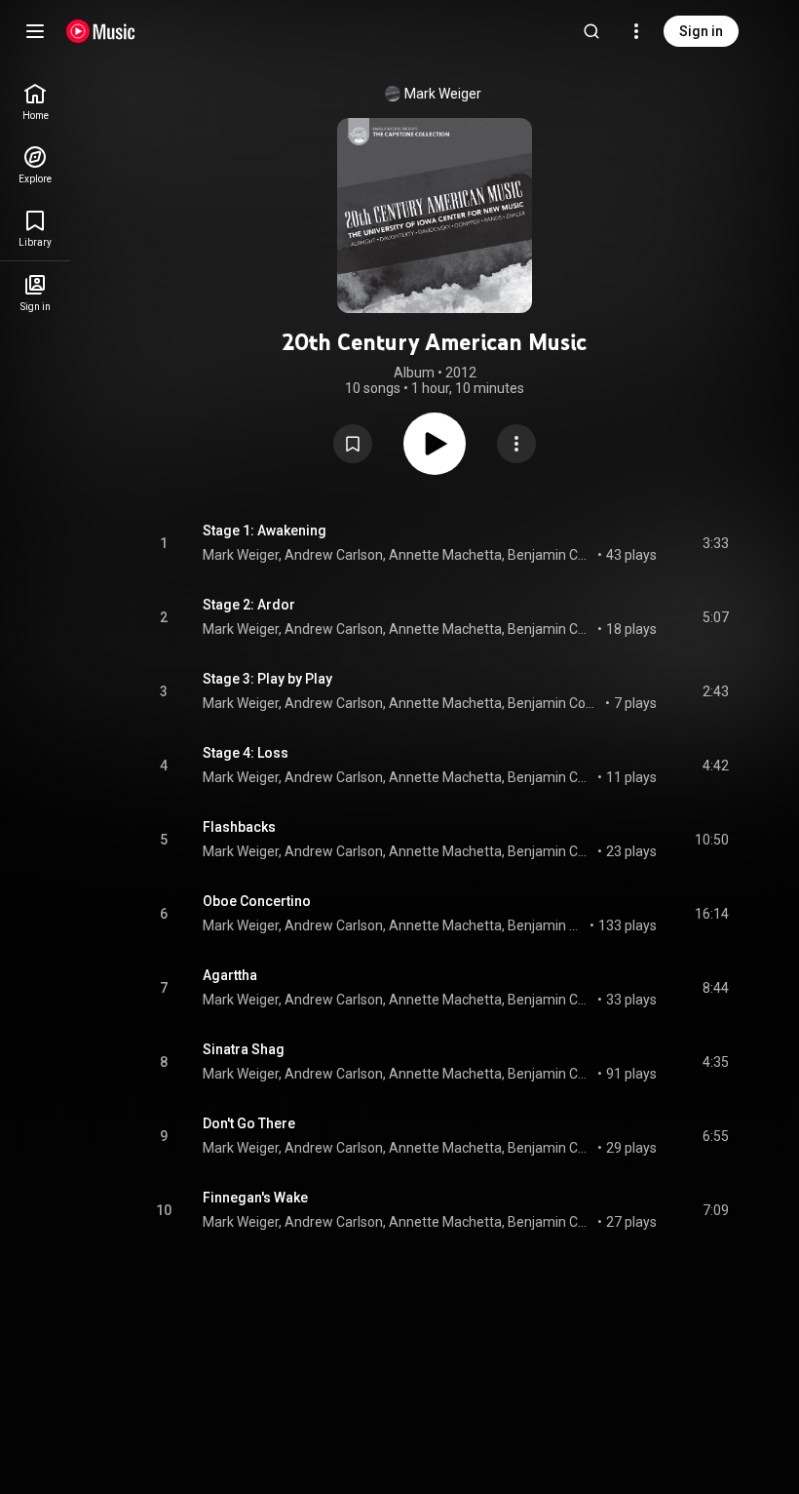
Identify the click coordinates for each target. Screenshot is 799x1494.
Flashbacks (239, 827)
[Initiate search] (591, 31)
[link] (35, 102)
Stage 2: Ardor (249, 604)
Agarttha (230, 975)
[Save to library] (352, 443)
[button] (352, 443)
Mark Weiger (442, 93)
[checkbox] (715, 543)
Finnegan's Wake (255, 1197)
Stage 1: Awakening (264, 530)
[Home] (100, 31)
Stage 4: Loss (245, 753)
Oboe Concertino (257, 901)
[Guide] (35, 31)
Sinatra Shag (244, 1049)
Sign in (701, 31)
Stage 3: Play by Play (267, 679)
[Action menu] (516, 443)
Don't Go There (249, 1123)
